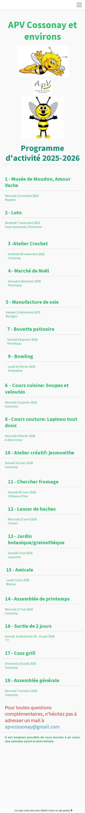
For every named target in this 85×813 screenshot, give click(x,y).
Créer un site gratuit (61, 810)
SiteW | (31, 810)
